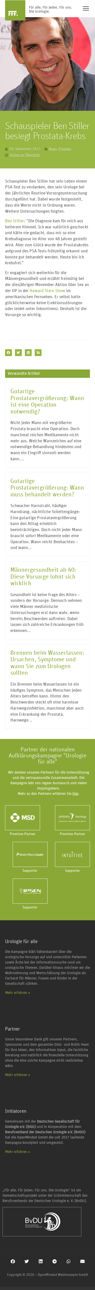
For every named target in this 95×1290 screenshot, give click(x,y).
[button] (8, 352)
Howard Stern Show (47, 291)
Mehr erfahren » (17, 993)
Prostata (65, 149)
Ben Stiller (14, 221)
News (53, 149)
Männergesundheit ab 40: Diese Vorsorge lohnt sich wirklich (43, 576)
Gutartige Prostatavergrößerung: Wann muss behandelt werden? (47, 488)
